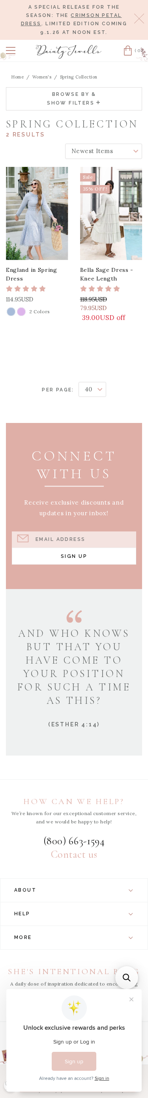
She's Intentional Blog (74, 971)
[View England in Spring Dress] (37, 213)
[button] (10, 50)
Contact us (74, 854)
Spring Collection (78, 77)
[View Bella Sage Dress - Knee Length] (111, 213)
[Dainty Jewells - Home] (68, 52)
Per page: (58, 390)
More (23, 937)
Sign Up (74, 556)
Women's (42, 77)
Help (22, 914)
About (25, 890)
